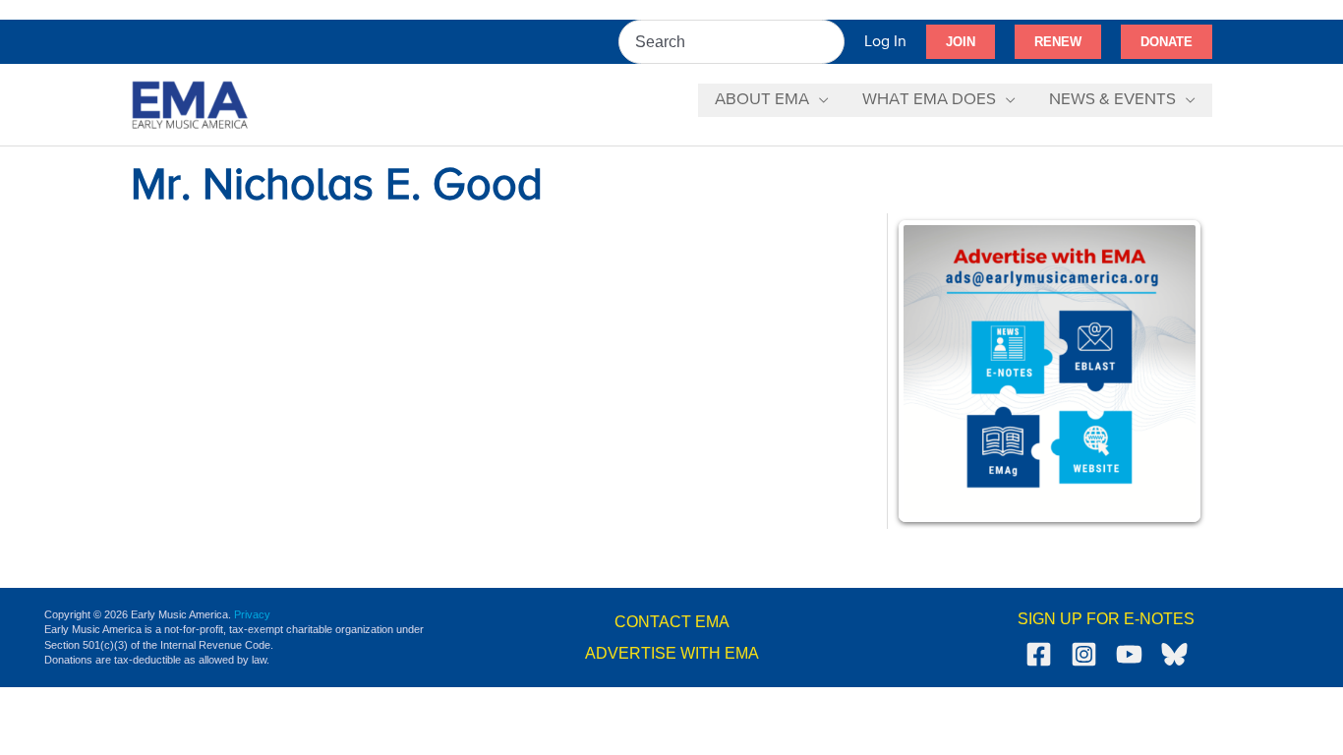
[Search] (831, 42)
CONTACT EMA (672, 621)
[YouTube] (1129, 654)
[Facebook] (1038, 654)
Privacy (252, 614)
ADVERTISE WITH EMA (672, 653)
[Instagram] (1084, 654)
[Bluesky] (1174, 654)
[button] (960, 42)
